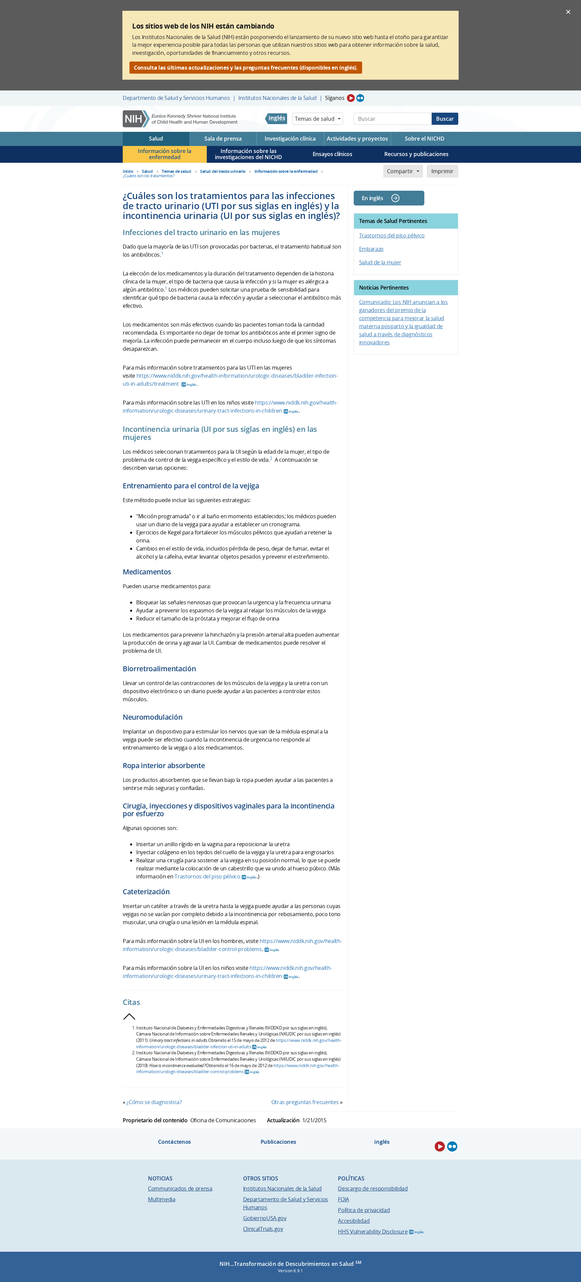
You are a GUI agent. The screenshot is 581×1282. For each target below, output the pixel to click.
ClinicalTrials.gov (263, 1229)
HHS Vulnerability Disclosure (373, 1231)
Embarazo (371, 249)
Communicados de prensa (180, 1188)
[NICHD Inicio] (181, 118)
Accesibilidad (354, 1220)
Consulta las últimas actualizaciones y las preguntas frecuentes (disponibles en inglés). (246, 67)
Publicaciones (278, 1141)
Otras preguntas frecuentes (305, 1102)
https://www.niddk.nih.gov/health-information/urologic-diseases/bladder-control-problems (237, 1068)
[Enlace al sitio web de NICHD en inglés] (276, 118)
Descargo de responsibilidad (373, 1188)
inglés (381, 1141)
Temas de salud (315, 118)
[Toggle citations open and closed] (129, 1016)
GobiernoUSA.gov (264, 1218)
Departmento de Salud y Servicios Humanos (176, 98)
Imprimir (442, 171)
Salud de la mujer (380, 262)
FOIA (343, 1199)
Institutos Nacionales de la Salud (277, 98)
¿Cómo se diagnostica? (154, 1102)
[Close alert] (568, 11)
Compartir (400, 171)
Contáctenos (174, 1141)
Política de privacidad (364, 1210)
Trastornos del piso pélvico (207, 876)
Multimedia (162, 1199)
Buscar (445, 118)
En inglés (372, 198)
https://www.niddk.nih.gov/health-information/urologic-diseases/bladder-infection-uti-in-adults (239, 1043)
